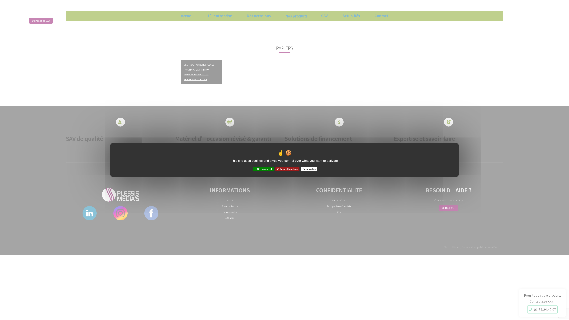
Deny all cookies (288, 169)
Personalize (309, 169)
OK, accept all (264, 169)
